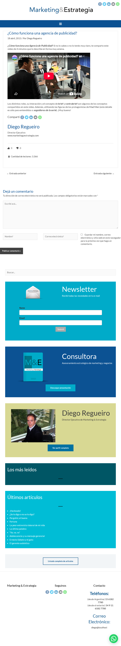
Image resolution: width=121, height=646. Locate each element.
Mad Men (94, 106)
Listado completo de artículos (60, 561)
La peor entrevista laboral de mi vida (27, 525)
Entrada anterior (16, 173)
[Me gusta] (9, 148)
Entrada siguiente (104, 173)
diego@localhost (99, 627)
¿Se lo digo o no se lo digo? (22, 514)
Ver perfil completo (60, 448)
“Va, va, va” (15, 532)
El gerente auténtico (19, 543)
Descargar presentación (60, 388)
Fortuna (13, 521)
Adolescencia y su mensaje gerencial (27, 536)
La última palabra (18, 529)
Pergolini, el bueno (18, 518)
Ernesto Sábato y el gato (21, 539)
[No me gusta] (17, 148)
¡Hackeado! (15, 511)
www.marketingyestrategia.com (23, 135)
